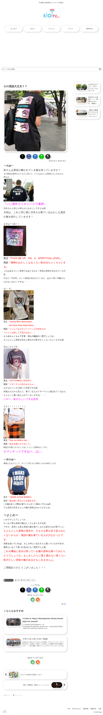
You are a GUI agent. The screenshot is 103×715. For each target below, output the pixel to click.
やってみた (32, 580)
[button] (100, 69)
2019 (18, 580)
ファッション (9, 580)
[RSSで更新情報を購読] (38, 599)
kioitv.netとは (76, 708)
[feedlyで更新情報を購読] (32, 599)
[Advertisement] (51, 48)
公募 (99, 708)
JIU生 (24, 580)
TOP (68, 708)
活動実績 (85, 708)
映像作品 (93, 708)
